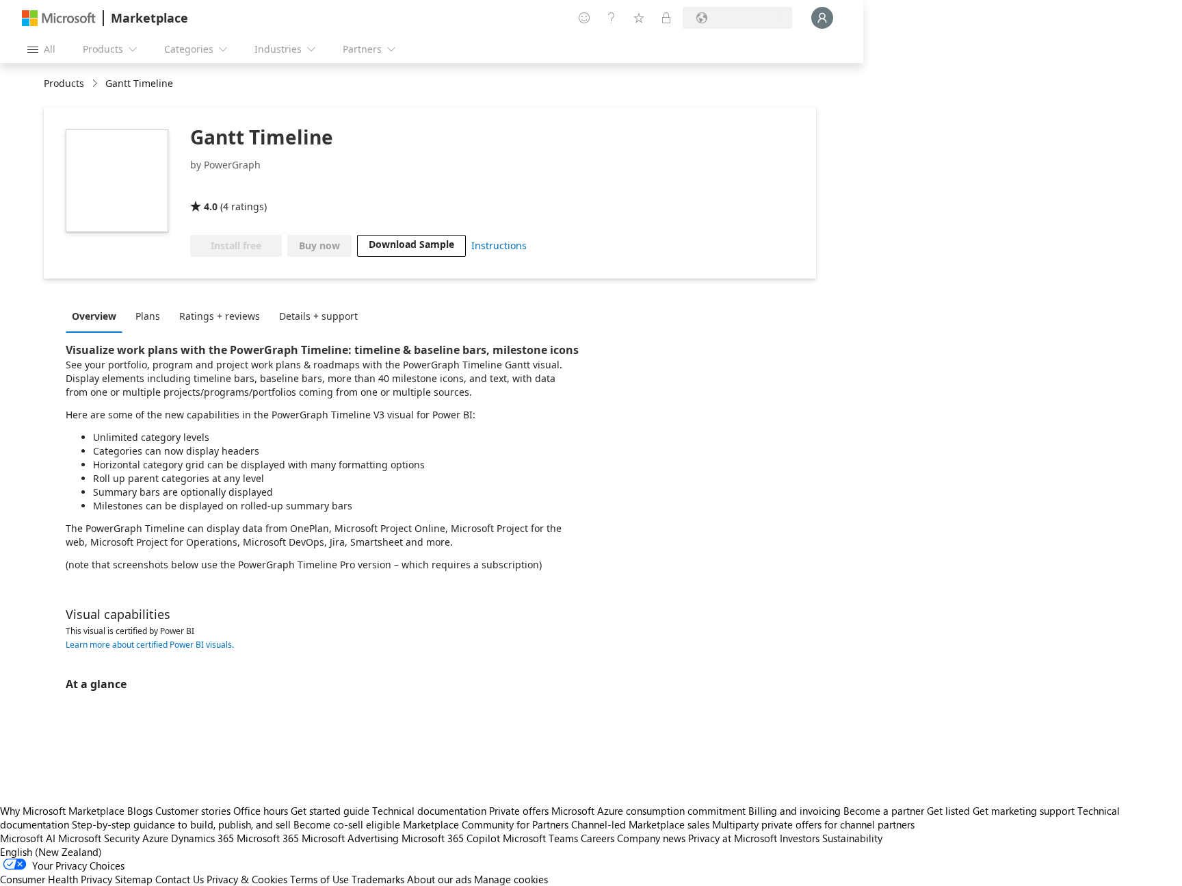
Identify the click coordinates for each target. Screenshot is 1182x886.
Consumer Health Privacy (56, 879)
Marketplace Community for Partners (485, 824)
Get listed (948, 811)
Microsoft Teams (540, 838)
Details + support (318, 315)
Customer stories (193, 811)
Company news (651, 838)
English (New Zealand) (51, 852)
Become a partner (883, 811)
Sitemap (134, 879)
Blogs (140, 811)
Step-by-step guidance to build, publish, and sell (181, 824)
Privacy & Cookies (247, 879)
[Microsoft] (59, 18)
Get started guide (330, 811)
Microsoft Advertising (350, 838)
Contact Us (179, 879)
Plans (147, 315)
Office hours (260, 811)
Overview (94, 315)
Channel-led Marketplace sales (640, 824)
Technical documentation (429, 811)
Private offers (519, 811)
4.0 (211, 206)
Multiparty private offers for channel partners (813, 824)
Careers (597, 838)
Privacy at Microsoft (732, 838)
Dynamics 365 (202, 838)
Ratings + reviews (219, 315)
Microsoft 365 (268, 838)
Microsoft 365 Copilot (451, 838)
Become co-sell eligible (346, 824)
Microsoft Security (99, 838)
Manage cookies (511, 879)
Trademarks (378, 879)
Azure (155, 838)
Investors (799, 838)
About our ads (439, 879)
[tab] (97, 316)
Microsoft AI (27, 838)
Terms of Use (319, 879)
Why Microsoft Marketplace (62, 811)
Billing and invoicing (794, 811)
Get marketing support (1024, 811)
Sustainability (852, 838)
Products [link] (64, 83)
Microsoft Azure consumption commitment (649, 811)
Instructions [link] (499, 245)
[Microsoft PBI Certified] (281, 187)
